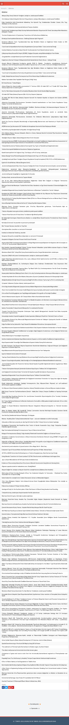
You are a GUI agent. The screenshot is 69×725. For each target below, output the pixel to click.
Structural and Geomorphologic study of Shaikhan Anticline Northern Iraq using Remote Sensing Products (32, 573)
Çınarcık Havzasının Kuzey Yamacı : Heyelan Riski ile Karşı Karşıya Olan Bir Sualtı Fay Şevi (27, 507)
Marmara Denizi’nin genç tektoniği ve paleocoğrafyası (17, 496)
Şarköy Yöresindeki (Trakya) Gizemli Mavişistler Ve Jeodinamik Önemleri (22, 308)
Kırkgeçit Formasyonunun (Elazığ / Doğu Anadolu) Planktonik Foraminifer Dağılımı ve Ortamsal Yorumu (31, 433)
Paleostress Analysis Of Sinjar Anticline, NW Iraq (15, 486)
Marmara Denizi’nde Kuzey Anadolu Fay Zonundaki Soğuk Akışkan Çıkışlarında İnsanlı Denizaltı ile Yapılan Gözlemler (34, 500)
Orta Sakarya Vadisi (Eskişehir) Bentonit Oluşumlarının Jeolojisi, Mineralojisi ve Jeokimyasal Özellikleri (31, 19)
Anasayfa (3, 8)
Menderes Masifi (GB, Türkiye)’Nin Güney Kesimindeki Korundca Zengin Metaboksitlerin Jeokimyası (30, 252)
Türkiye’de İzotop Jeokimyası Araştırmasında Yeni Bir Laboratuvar (21, 492)
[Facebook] (3, 687)
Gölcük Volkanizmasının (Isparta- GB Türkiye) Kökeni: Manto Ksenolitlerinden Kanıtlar (26, 296)
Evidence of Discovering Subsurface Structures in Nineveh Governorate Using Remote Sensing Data (30, 463)
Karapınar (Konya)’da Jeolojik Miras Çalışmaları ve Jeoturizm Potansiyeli (22, 236)
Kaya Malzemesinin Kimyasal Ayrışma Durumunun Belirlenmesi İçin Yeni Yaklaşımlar (26, 350)
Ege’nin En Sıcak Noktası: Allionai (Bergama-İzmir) (16, 162)
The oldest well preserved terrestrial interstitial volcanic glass (20, 650)
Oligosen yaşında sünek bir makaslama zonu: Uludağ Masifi (19, 466)
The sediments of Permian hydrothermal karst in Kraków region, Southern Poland (25, 647)
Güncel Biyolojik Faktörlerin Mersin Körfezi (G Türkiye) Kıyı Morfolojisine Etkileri (24, 203)
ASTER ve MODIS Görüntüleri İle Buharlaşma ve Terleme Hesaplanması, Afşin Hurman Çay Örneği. (30, 453)
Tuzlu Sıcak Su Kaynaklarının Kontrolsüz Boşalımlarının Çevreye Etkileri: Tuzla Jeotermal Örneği (29, 46)
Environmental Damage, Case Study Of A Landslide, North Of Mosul (21, 678)
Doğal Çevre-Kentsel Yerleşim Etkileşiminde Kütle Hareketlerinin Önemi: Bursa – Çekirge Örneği (29, 60)
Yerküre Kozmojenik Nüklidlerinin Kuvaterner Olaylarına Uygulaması (21, 149)
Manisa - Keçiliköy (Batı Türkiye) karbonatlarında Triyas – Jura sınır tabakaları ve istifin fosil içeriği (30, 418)
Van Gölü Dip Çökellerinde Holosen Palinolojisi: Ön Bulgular (18, 415)
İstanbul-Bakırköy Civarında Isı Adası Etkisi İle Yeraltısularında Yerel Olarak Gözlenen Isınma (28, 50)
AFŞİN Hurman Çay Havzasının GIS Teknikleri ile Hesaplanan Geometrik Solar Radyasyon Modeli (29, 126)
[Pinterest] (12, 687)
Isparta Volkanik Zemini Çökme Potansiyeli (14, 354)
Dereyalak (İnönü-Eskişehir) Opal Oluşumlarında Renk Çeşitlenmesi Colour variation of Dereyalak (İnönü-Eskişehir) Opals (34, 595)
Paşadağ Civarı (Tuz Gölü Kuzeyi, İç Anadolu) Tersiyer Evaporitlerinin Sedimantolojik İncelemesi (29, 658)
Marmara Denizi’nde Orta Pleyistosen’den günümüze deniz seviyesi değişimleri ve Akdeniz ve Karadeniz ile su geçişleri (34, 673)
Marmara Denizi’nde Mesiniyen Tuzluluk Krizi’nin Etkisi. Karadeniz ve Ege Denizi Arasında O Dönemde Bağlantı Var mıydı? (34, 186)
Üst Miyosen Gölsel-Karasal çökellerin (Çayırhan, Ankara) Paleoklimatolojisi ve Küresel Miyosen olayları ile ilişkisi (33, 388)
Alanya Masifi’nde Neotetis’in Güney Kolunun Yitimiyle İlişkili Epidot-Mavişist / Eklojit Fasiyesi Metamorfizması (33, 304)
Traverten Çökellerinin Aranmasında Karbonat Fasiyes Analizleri (20, 27)
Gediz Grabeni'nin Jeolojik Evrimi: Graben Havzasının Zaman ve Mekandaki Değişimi (25, 478)
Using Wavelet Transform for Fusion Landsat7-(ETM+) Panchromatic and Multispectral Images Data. (31, 456)
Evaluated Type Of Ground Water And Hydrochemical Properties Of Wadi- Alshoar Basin (27, 449)
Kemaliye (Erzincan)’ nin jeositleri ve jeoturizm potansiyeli (18, 222)
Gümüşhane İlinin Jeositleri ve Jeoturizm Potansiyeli (17, 229)
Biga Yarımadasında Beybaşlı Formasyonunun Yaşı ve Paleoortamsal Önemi (23, 430)
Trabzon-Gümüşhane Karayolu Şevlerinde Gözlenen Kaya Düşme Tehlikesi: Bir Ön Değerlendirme (29, 368)
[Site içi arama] (63, 4)
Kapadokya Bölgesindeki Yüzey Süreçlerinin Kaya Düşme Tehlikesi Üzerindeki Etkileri (26, 375)
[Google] (9, 687)
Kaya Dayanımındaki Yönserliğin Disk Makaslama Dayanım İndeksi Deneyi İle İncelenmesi (27, 342)
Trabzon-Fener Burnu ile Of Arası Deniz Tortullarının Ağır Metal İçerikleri (22, 214)
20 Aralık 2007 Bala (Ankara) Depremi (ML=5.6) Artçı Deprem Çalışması (22, 94)
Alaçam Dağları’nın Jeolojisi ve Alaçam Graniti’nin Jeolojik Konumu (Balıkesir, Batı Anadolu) (27, 469)
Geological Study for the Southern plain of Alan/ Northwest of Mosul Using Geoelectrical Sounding (30, 489)
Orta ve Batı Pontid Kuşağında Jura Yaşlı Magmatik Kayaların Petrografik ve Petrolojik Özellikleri (29, 293)
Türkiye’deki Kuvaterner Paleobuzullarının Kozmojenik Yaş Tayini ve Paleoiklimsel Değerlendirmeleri (30, 146)
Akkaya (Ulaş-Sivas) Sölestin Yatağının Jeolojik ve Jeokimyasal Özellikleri (22, 15)
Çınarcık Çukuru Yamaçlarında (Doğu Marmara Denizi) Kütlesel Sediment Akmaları (25, 514)
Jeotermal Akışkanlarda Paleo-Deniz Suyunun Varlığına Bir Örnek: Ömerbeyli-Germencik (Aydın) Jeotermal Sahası (34, 166)
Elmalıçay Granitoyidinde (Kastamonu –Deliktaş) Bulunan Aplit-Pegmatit (22, 38)
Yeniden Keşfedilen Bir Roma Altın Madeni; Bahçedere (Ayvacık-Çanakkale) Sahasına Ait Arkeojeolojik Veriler (32, 276)
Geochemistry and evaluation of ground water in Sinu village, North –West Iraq (24, 446)
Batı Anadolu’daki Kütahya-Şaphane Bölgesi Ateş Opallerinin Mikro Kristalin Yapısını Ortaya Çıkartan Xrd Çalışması (34, 665)
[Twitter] (6, 687)
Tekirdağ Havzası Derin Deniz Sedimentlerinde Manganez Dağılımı (20, 522)
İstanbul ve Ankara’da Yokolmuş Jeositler (14, 232)
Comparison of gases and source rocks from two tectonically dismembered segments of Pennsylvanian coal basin (34, 654)
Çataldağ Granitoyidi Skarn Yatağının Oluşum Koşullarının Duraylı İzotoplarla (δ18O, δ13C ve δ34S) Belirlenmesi (33, 159)
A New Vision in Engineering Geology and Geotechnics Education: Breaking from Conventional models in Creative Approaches (34, 669)
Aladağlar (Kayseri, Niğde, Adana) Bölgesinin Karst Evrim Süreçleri (20, 138)
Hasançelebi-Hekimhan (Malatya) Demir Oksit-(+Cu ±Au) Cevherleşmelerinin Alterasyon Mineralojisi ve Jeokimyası (34, 273)
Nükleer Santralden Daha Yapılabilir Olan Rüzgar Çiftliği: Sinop (19, 79)
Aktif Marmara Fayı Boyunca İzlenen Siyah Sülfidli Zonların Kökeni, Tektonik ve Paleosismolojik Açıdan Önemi (33, 510)
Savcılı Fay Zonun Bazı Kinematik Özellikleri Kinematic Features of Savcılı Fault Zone (26, 581)
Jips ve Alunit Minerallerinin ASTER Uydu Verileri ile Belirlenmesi (20, 459)
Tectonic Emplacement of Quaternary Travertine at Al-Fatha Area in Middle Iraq (24, 35)
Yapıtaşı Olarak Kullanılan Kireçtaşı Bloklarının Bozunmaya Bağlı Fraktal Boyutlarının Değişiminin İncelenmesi (32, 357)
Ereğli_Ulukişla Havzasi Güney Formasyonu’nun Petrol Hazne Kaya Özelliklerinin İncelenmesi (28, 76)
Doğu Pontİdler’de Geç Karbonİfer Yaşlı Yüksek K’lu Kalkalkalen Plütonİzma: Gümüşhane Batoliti (29, 324)
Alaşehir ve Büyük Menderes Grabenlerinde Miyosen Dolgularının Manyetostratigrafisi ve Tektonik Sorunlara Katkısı (34, 406)
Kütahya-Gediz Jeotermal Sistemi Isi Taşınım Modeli (17, 177)
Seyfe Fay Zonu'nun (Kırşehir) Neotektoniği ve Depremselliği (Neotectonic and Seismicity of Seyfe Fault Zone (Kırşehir (34, 122)
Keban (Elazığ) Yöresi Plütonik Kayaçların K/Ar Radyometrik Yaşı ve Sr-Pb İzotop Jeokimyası (28, 156)
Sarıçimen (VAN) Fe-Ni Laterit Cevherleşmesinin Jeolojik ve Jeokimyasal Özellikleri (25, 255)
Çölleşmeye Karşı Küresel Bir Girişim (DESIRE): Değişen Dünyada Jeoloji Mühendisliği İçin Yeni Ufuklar (30, 53)
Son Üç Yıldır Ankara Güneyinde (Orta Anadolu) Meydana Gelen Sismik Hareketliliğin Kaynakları (28, 91)
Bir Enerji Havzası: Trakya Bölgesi (11, 83)
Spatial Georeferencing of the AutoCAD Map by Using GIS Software (21, 643)
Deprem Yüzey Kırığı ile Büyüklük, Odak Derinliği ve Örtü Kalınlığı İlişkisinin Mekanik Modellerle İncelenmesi (31, 360)
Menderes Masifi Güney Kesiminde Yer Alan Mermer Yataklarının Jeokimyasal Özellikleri (27, 591)
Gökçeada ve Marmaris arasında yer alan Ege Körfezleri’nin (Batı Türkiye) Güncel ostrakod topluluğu (30, 422)
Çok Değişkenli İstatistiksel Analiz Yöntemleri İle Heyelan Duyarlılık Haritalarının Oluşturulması (28, 372)
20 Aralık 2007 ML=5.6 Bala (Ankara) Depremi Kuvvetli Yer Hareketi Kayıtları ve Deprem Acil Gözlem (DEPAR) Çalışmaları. (34, 98)
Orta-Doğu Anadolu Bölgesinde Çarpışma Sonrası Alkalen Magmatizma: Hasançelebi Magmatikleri (30, 286)
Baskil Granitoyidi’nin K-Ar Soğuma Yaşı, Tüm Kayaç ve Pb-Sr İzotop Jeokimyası (24, 152)
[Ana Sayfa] (2, 4)
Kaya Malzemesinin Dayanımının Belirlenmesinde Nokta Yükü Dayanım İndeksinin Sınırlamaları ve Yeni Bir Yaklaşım (34, 327)
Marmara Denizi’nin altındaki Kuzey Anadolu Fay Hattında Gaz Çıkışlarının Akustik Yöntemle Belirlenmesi (31, 504)
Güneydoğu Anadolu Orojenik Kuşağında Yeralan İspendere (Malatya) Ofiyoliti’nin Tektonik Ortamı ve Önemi (32, 316)
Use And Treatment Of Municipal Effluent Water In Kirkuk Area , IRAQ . (21, 681)
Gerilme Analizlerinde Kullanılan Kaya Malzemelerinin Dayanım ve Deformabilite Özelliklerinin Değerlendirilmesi (33, 339)
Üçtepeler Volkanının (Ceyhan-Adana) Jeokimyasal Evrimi (18, 283)
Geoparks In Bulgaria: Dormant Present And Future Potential (19, 239)
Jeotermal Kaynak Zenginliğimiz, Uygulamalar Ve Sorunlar (18, 174)
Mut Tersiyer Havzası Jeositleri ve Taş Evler (14, 226)
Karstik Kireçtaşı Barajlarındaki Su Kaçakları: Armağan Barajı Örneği (21, 129)
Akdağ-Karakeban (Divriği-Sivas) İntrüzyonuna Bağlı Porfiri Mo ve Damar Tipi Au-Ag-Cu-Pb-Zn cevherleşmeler (33, 280)
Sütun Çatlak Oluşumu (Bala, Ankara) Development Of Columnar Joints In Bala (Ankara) (27, 640)
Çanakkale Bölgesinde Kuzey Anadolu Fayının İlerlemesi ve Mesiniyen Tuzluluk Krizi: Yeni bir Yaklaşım (30, 190)
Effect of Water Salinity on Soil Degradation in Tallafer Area (19, 661)
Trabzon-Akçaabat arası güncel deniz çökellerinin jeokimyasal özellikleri (22, 211)
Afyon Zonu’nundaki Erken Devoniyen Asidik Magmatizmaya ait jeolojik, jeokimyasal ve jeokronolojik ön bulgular (33, 290)
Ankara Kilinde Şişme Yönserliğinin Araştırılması (15, 335)
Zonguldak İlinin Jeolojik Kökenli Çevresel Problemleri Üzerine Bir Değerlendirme (24, 56)
